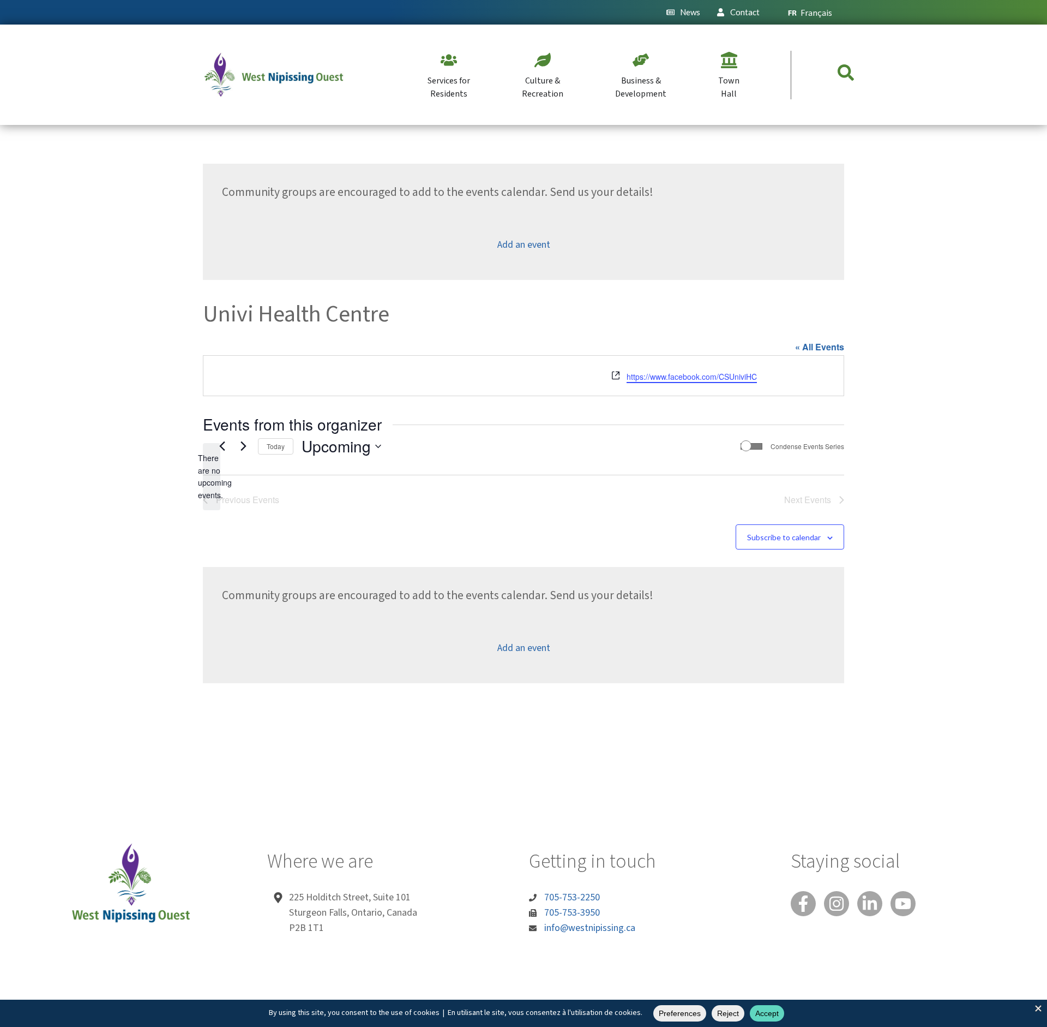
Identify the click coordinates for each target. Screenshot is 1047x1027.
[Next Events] (243, 446)
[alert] (211, 476)
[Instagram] (836, 903)
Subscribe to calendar (784, 537)
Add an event (523, 245)
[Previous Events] (221, 446)
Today (276, 446)
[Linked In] (869, 903)
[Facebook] (803, 903)
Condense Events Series (807, 446)
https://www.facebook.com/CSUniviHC (692, 376)
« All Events (819, 347)
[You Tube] (903, 903)
